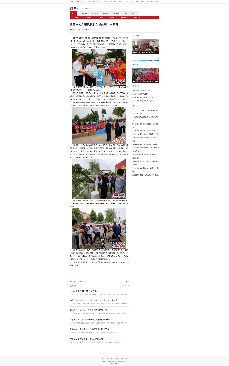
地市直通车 (124, 17)
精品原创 (84, 8)
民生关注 (95, 13)
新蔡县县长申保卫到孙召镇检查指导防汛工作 (89, 329)
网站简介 (104, 359)
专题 (125, 13)
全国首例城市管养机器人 (140, 94)
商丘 (94, 1)
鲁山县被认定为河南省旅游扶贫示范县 (144, 144)
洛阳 (77, 1)
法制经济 (116, 13)
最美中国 (137, 17)
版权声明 (109, 359)
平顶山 (83, 1)
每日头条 (88, 17)
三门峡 (126, 1)
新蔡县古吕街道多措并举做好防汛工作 (86, 339)
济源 (157, 1)
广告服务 (114, 359)
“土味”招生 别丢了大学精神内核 (84, 291)
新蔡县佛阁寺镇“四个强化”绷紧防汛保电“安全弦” (91, 319)
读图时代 (112, 17)
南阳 (110, 1)
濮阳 (120, 1)
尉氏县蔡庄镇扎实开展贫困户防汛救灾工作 (88, 310)
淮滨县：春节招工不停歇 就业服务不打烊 (145, 134)
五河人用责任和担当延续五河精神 (143, 101)
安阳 (142, 1)
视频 (133, 13)
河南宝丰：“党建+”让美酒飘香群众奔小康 (145, 175)
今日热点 (76, 17)
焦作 (132, 1)
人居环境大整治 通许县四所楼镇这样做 (144, 130)
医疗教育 (84, 13)
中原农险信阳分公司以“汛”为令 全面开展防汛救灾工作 (93, 300)
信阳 (115, 1)
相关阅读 (73, 286)
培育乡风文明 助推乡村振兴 (141, 90)
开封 (72, 1)
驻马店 (105, 1)
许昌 (89, 1)
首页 (73, 13)
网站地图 (124, 359)
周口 (99, 1)
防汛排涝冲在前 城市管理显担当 (142, 97)
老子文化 (106, 13)
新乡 (152, 1)
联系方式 (119, 359)
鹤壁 (137, 1)
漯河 (147, 1)
